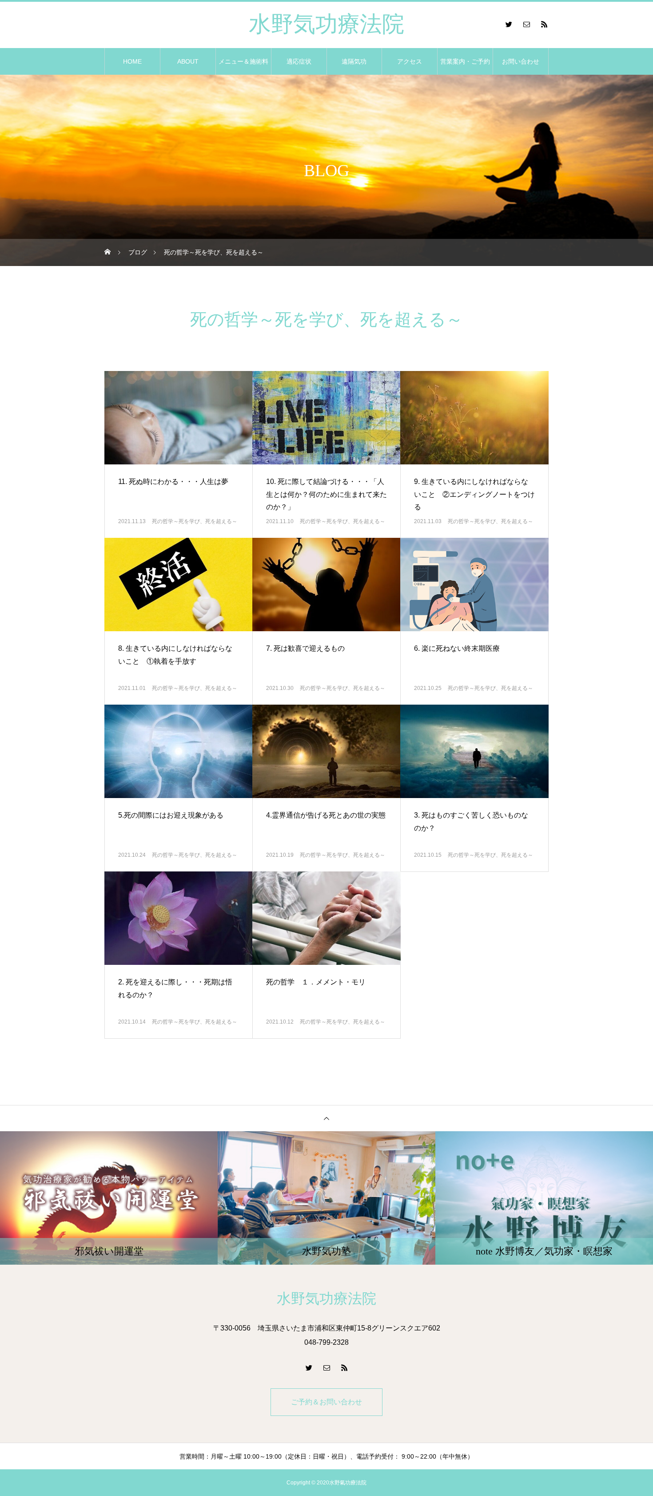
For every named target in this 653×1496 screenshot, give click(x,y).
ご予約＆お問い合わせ (326, 1402)
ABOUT (188, 61)
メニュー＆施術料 (243, 61)
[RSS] (544, 24)
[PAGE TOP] (326, 1118)
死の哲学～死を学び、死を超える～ (194, 521)
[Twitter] (508, 24)
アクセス (409, 61)
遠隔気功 (354, 61)
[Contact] (526, 24)
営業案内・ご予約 (465, 61)
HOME (132, 61)
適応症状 (299, 61)
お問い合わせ (520, 61)
